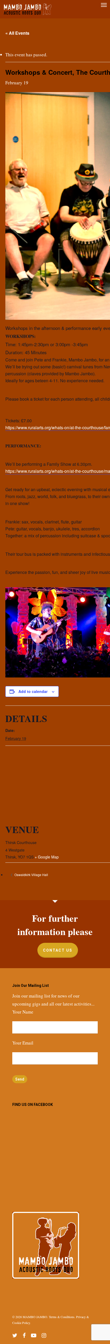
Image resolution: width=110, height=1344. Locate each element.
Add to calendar (33, 691)
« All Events (17, 33)
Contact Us (57, 950)
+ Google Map (47, 857)
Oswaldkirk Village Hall (31, 874)
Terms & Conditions (61, 1317)
